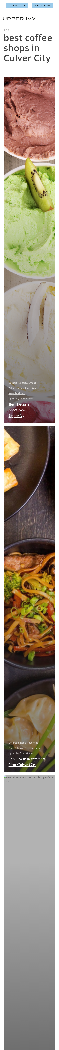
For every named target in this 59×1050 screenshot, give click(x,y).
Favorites (30, 388)
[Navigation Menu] (54, 18)
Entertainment (27, 382)
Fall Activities (16, 388)
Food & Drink (16, 747)
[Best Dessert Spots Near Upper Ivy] (30, 250)
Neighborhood (17, 393)
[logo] (19, 18)
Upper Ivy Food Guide (21, 398)
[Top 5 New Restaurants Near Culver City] (30, 599)
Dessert (13, 382)
